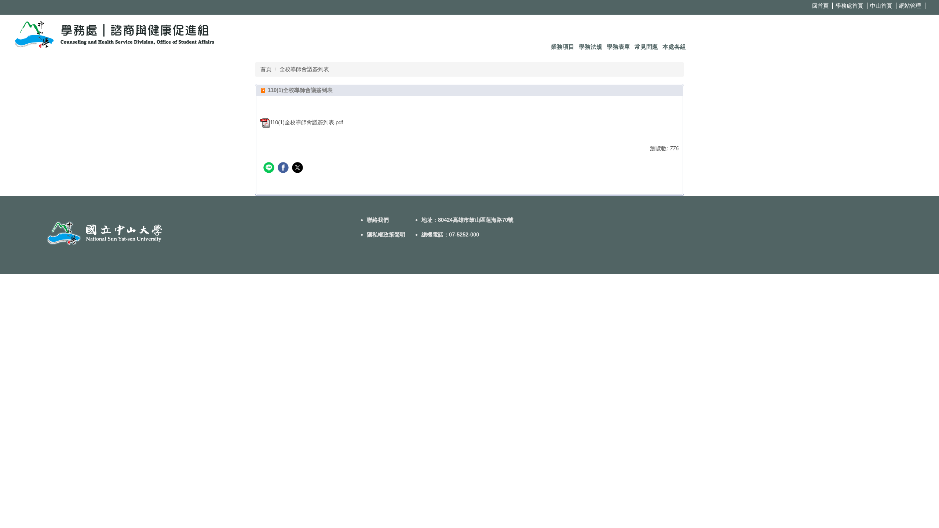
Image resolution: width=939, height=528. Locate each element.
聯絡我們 (378, 220)
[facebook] (284, 168)
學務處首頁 (849, 6)
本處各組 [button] (674, 47)
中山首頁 (881, 6)
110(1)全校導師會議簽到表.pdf (306, 122)
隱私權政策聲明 (386, 234)
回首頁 (820, 6)
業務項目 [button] (562, 47)
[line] (269, 168)
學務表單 (618, 47)
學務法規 (590, 47)
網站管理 (910, 6)
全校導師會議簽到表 (304, 69)
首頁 (265, 69)
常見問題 (646, 47)
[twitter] (298, 168)
